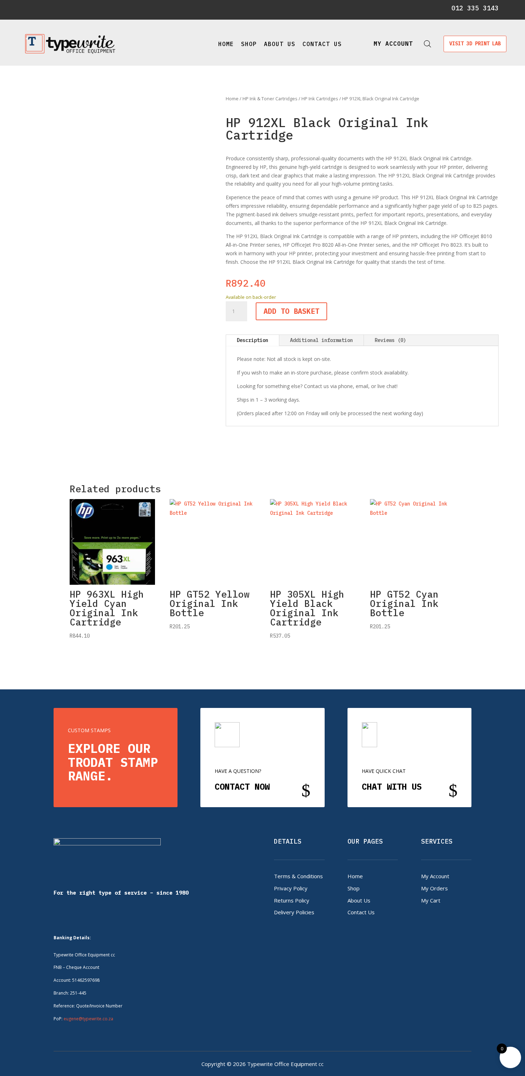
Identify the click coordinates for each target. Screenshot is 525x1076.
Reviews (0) (390, 340)
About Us (279, 43)
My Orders (434, 888)
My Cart (430, 900)
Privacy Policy (291, 888)
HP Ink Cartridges (319, 98)
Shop (249, 43)
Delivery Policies (294, 912)
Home (226, 43)
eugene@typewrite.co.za (88, 1019)
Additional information (321, 340)
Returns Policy (291, 900)
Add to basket (291, 311)
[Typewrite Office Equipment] (70, 44)
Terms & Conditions (298, 876)
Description (252, 340)
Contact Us (322, 43)
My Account (435, 876)
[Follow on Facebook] (31, 8)
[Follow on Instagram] (43, 8)
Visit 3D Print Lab (475, 43)
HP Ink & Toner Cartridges (270, 98)
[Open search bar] (427, 43)
